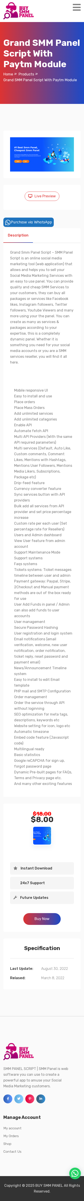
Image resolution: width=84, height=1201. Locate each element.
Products (26, 74)
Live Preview (45, 196)
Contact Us (12, 1152)
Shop (7, 1144)
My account (12, 1128)
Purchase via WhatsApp (31, 222)
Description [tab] (18, 235)
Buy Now (42, 919)
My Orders (11, 1136)
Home (8, 74)
